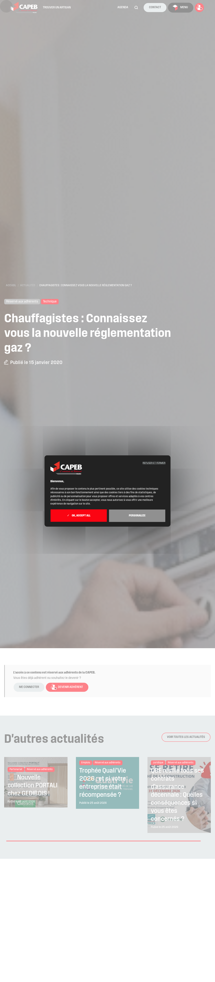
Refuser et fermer (154, 463)
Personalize (137, 515)
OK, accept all (80, 515)
